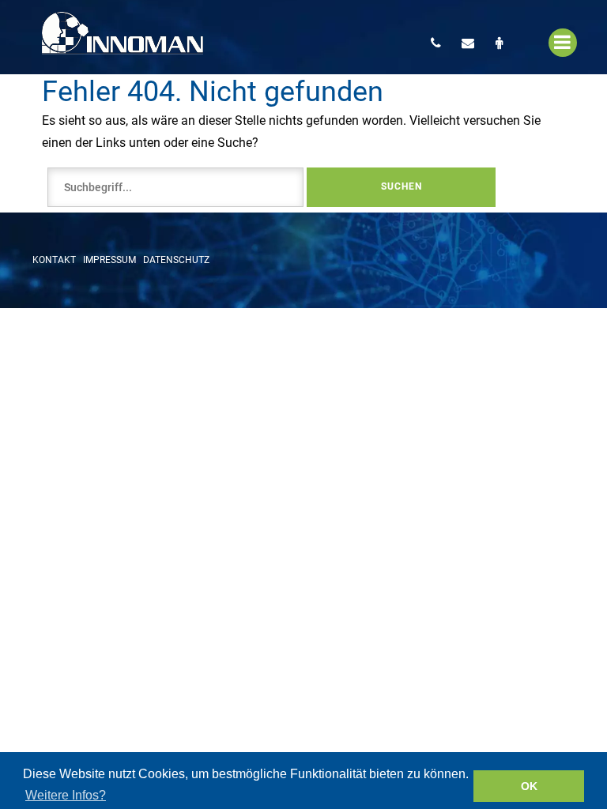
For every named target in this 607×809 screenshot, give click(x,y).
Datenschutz (176, 259)
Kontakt (54, 259)
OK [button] (529, 786)
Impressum (109, 259)
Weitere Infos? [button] (65, 795)
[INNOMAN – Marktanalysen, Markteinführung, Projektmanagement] (122, 37)
